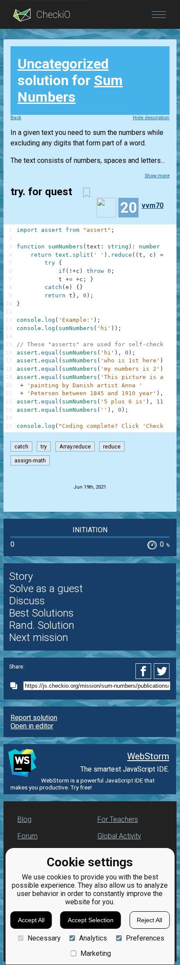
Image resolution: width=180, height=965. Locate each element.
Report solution (33, 717)
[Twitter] (162, 671)
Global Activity (119, 836)
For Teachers (117, 819)
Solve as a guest (46, 588)
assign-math (30, 460)
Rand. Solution (41, 625)
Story (21, 576)
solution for (70, 80)
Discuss (27, 601)
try (44, 446)
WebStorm (148, 756)
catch (21, 446)
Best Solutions (41, 613)
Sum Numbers (70, 88)
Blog (24, 819)
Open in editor (31, 726)
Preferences (145, 938)
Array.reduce (75, 446)
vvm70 (152, 205)
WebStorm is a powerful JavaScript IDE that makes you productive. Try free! (82, 784)
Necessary (44, 938)
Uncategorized (63, 63)
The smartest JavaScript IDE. (124, 769)
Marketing (95, 953)
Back (15, 118)
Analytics (93, 938)
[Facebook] (144, 671)
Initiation (90, 530)
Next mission (38, 637)
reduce (112, 446)
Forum (27, 836)
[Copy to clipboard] (16, 685)
